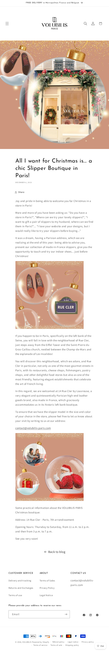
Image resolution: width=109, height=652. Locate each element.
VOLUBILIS (27, 642)
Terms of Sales (47, 580)
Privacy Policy (47, 587)
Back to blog (56, 552)
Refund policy (58, 642)
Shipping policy (72, 645)
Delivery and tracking (20, 580)
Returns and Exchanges (21, 587)
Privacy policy (88, 642)
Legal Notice (46, 595)
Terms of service (40, 645)
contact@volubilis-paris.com (33, 428)
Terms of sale (56, 645)
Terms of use (15, 595)
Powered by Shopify (40, 642)
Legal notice (73, 642)
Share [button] (21, 192)
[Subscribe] (66, 614)
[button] (7, 23)
